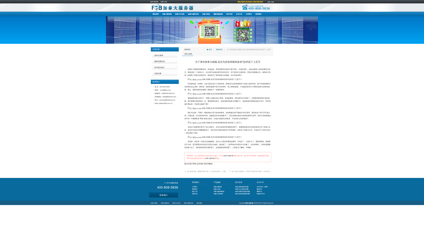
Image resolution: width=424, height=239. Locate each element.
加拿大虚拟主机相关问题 (242, 191)
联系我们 (164, 195)
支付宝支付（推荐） (263, 187)
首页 (210, 49)
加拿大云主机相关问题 (241, 189)
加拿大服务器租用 (219, 191)
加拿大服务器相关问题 (241, 187)
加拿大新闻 (158, 55)
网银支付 (259, 191)
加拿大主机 (164, 2)
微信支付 (259, 189)
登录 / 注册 (271, 2)
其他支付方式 (261, 194)
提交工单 (194, 191)
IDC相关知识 (159, 67)
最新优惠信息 (159, 61)
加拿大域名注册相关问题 (242, 194)
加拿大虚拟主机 (188, 203)
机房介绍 (194, 194)
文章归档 (156, 49)
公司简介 (194, 187)
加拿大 (200, 72)
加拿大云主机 (176, 203)
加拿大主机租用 (218, 194)
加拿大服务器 (154, 2)
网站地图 (199, 203)
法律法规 (157, 73)
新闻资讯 (187, 49)
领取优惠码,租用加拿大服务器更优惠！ (251, 2)
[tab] (165, 49)
